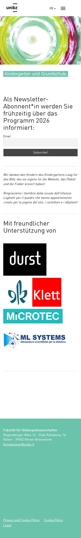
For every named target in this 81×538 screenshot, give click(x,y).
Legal (7, 525)
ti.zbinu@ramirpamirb (18, 444)
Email (7, 136)
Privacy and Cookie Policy (21, 520)
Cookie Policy (53, 520)
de (52, 8)
